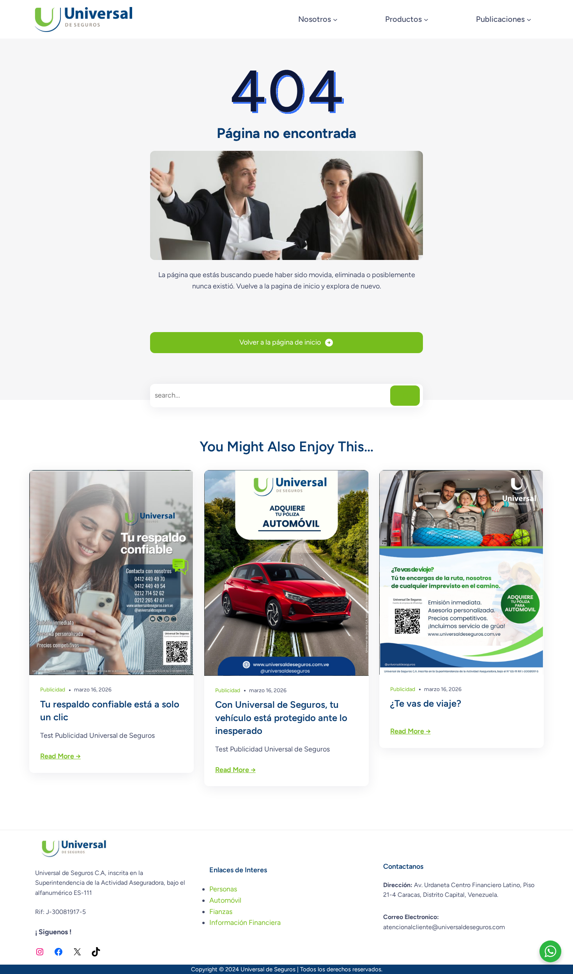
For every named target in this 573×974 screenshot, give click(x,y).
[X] (77, 951)
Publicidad (52, 689)
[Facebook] (58, 951)
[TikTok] (96, 951)
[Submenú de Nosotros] (335, 19)
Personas (223, 889)
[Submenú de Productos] (426, 19)
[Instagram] (39, 951)
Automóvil (225, 900)
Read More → (60, 756)
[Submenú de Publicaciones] (529, 19)
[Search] (405, 395)
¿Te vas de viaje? (425, 703)
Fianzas (220, 911)
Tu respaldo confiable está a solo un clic (109, 710)
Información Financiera (245, 922)
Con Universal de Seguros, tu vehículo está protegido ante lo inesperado (281, 717)
